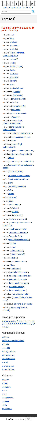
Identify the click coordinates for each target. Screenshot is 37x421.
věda (4, 405)
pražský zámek (18, 99)
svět (4, 394)
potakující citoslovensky (18, 240)
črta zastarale (8, 355)
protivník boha (16, 88)
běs (12, 84)
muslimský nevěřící (17, 229)
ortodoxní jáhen (16, 171)
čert (12, 38)
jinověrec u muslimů (18, 232)
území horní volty (16, 287)
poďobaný (16, 268)
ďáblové (12, 197)
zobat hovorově (17, 254)
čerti (11, 201)
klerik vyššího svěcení (20, 137)
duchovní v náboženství (21, 133)
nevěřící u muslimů (17, 219)
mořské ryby (14, 204)
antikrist (13, 49)
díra (12, 265)
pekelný (16, 92)
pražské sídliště (19, 106)
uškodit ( (6, 348)
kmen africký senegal (18, 283)
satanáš (13, 59)
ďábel (11, 194)
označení (6, 387)
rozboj (5, 362)
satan (12, 63)
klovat (13, 243)
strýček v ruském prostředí (21, 150)
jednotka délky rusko (19, 272)
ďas (12, 35)
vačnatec (14, 45)
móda (4, 390)
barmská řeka (16, 236)
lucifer (13, 70)
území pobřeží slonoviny (20, 276)
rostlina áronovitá (18, 113)
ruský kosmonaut (18, 261)
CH (26, 321)
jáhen (13, 140)
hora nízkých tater (20, 294)
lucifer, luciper (16, 66)
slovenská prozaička (23, 304)
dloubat (13, 258)
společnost (7, 409)
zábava (5, 401)
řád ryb (15, 208)
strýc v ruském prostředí (20, 154)
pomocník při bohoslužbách (21, 161)
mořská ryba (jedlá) (17, 186)
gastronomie (7, 398)
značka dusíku (8, 359)
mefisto (13, 42)
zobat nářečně (16, 250)
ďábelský (15, 117)
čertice (15, 102)
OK (28, 419)
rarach (13, 81)
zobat (12, 247)
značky (5, 380)
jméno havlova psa (17, 279)
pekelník (14, 77)
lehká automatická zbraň (13, 341)
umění (5, 383)
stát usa (5, 337)
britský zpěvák (8, 351)
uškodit (5, 344)
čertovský (18, 215)
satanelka (16, 110)
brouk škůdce (8, 369)
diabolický (17, 95)
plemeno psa (8, 366)
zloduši (15, 212)
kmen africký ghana (18, 290)
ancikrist (14, 74)
